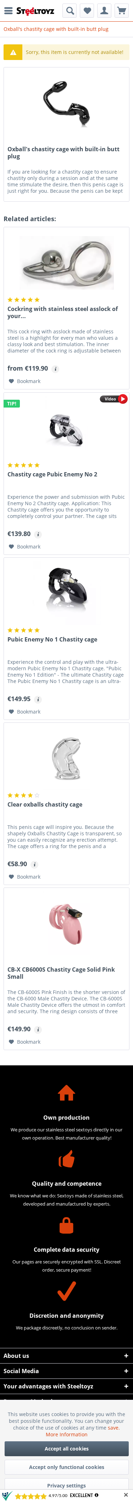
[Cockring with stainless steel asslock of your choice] (66, 263)
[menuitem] (10, 11)
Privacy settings (66, 1485)
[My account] (104, 11)
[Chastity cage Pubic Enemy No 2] (66, 428)
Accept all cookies (67, 1448)
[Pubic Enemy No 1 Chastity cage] (66, 593)
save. (114, 1427)
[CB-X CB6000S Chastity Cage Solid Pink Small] (66, 923)
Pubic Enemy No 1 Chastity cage (52, 639)
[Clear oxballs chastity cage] (66, 758)
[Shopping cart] (122, 11)
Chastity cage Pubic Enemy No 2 (52, 474)
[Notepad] (87, 11)
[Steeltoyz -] (35, 11)
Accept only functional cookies (66, 1467)
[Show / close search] (69, 11)
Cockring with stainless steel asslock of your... (62, 312)
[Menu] (10, 11)
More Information (67, 1434)
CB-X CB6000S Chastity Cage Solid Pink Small (61, 973)
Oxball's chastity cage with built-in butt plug (63, 153)
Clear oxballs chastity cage (44, 804)
